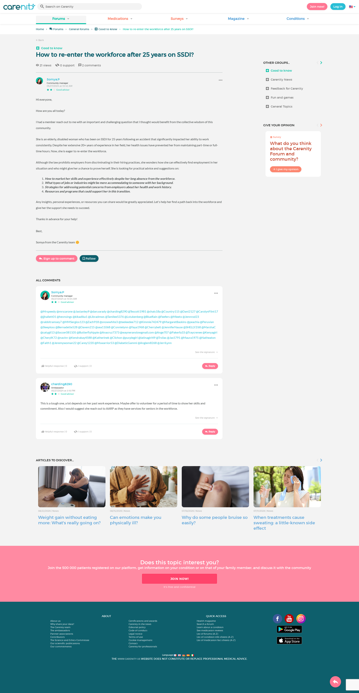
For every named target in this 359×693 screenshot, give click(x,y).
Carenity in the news (140, 624)
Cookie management (140, 640)
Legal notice (135, 633)
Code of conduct (138, 630)
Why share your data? (62, 624)
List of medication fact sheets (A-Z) (216, 640)
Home (40, 29)
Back (41, 40)
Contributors (57, 637)
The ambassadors (60, 630)
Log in (338, 6)
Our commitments (61, 646)
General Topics (281, 106)
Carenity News (281, 79)
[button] (61, 20)
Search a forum (205, 624)
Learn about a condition (210, 627)
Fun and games (282, 97)
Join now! (317, 6)
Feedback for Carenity (287, 88)
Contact (133, 643)
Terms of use (136, 637)
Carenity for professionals (143, 646)
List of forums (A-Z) (207, 633)
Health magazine (206, 620)
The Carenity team (60, 627)
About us (55, 620)
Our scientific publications (65, 643)
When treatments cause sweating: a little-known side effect (284, 523)
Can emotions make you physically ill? (135, 520)
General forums (79, 29)
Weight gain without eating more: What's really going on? (69, 520)
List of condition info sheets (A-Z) (215, 637)
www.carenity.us (129, 658)
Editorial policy (137, 627)
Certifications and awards (143, 620)
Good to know (108, 29)
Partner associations (61, 633)
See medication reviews (210, 630)
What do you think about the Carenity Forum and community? (291, 151)
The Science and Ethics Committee (69, 640)
